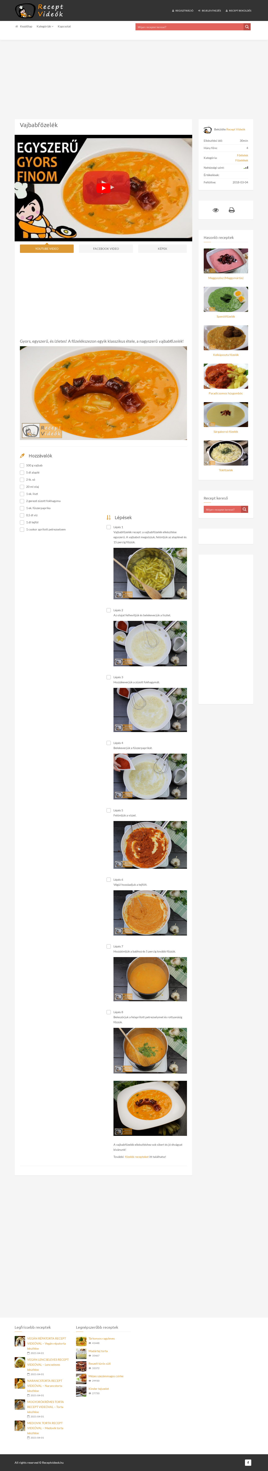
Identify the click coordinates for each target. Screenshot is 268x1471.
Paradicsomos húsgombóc (226, 393)
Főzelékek (241, 160)
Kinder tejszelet (99, 1388)
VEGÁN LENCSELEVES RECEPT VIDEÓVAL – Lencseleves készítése (48, 1364)
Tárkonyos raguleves (102, 1338)
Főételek (242, 155)
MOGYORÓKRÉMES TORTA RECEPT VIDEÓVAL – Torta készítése (45, 1407)
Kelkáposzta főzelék (226, 354)
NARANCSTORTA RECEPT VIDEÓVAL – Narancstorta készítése (44, 1385)
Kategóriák (44, 26)
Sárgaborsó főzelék (226, 431)
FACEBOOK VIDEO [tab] (106, 248)
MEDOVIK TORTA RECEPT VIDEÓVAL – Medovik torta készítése (45, 1428)
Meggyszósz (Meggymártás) (226, 278)
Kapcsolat (64, 26)
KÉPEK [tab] (162, 248)
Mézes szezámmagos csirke (106, 1376)
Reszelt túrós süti (100, 1363)
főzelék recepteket (137, 1156)
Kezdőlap (26, 26)
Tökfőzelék (226, 470)
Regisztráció (184, 10)
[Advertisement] (125, 76)
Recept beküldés (240, 10)
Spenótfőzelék (226, 316)
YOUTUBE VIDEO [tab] (46, 248)
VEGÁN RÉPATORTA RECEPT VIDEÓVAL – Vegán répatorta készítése (46, 1343)
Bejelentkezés (211, 10)
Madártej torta (98, 1351)
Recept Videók (235, 129)
